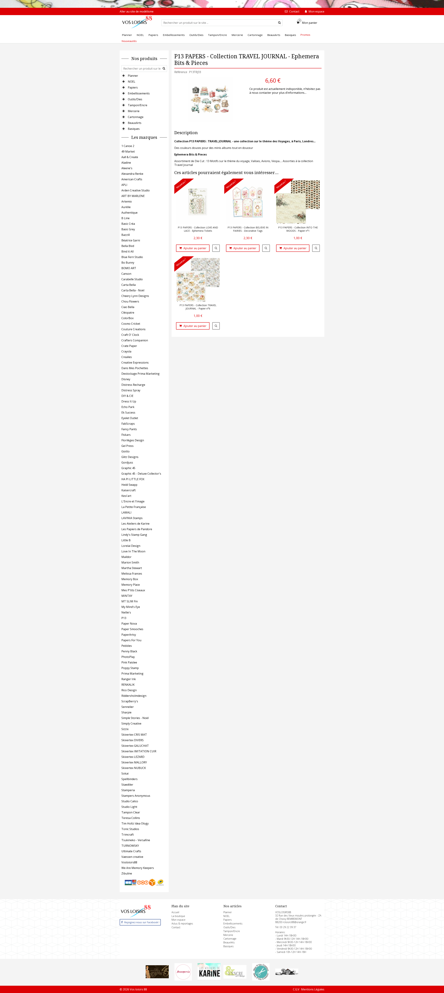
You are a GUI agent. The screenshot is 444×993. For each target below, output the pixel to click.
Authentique (129, 212)
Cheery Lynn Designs (135, 296)
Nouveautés (129, 41)
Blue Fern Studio (132, 257)
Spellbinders (129, 779)
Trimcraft (127, 834)
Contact (176, 927)
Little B (126, 540)
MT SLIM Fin (129, 601)
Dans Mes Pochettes (134, 368)
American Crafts (131, 179)
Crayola (126, 351)
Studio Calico (129, 801)
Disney (125, 379)
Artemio (126, 201)
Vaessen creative (132, 857)
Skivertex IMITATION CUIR (138, 751)
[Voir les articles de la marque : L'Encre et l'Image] (234, 977)
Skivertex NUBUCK (133, 768)
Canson (126, 274)
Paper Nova (129, 623)
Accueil (175, 912)
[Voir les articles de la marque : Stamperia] (183, 979)
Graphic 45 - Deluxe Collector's (141, 474)
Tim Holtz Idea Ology (135, 823)
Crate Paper (129, 346)
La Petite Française (133, 507)
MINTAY (126, 596)
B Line (125, 218)
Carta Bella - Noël (132, 290)
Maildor (126, 557)
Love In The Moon (133, 551)
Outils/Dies (135, 99)
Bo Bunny (127, 262)
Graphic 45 (128, 468)
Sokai (125, 773)
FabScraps (128, 424)
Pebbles (126, 646)
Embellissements (139, 93)
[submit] (279, 23)
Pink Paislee (129, 662)
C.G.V (296, 989)
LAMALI (126, 512)
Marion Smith (130, 562)
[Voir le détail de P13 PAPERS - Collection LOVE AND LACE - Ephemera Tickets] (216, 248)
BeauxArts (134, 123)
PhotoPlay (128, 657)
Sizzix (125, 729)
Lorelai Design (130, 546)
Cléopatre (127, 312)
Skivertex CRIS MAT (134, 735)
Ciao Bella (127, 307)
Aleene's (126, 168)
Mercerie (133, 111)
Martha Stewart (131, 568)
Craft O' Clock (130, 335)
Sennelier (127, 707)
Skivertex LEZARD (132, 757)
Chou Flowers (130, 301)
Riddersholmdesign (133, 696)
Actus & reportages (182, 923)
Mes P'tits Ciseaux (133, 590)
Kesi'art (126, 496)
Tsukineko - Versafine (135, 840)
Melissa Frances (131, 573)
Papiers (133, 87)
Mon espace (178, 919)
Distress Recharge (133, 385)
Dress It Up (128, 401)
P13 (123, 618)
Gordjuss (127, 462)
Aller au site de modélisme (136, 11)
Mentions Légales (312, 989)
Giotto (125, 451)
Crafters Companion (134, 340)
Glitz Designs (129, 457)
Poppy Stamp (130, 668)
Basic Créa (128, 224)
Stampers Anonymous (135, 796)
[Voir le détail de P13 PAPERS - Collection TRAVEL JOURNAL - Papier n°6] (216, 326)
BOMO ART (128, 268)
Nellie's (126, 612)
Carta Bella (128, 285)
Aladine (126, 163)
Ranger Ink (128, 679)
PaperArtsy (128, 635)
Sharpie (126, 712)
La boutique (178, 916)
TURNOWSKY (130, 846)
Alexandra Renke (132, 174)
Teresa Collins (130, 818)
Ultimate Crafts (131, 851)
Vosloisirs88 (129, 862)
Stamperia (128, 790)
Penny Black (129, 651)
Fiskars (126, 435)
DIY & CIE (127, 396)
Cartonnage (135, 117)
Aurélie (126, 207)
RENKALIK (128, 685)
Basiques (134, 129)
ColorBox (127, 318)
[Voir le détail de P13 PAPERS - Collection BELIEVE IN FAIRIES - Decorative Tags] (266, 248)
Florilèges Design (132, 440)
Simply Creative (131, 723)
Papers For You (131, 640)
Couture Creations (133, 329)
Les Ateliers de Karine (135, 523)
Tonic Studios (130, 829)
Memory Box (129, 579)
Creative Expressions (135, 362)
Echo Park (127, 407)
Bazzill (125, 235)
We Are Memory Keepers (137, 868)
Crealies (126, 357)
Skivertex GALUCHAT (135, 746)
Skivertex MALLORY (134, 762)
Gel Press (127, 446)
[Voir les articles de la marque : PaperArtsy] (286, 974)
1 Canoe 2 (127, 146)
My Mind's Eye (130, 607)
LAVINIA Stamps (132, 518)
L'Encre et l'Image (132, 501)
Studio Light (129, 807)
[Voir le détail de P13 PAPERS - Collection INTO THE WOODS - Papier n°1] (316, 248)
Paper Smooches (132, 629)
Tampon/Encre (137, 105)
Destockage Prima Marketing (140, 374)
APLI (124, 185)
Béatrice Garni (130, 240)
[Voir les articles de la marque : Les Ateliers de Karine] (209, 979)
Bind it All (127, 251)
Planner (133, 76)
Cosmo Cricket (130, 324)
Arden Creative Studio (135, 190)
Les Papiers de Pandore (136, 529)
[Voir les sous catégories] (123, 76)
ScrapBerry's (129, 701)
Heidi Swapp (129, 485)
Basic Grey (128, 229)
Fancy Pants (129, 429)
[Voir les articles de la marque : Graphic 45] (157, 977)
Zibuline (126, 873)
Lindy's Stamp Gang (134, 535)
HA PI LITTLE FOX (132, 479)
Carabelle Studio (132, 279)
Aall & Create (129, 157)
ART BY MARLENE (133, 196)
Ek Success (128, 412)
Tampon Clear (130, 812)
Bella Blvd (127, 246)
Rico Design (129, 690)
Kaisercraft (128, 490)
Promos (305, 34)
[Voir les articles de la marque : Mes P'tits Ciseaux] (261, 979)
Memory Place (130, 585)
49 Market (128, 151)
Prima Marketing (132, 673)
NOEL (131, 81)
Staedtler (127, 784)
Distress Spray (130, 390)
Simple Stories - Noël (135, 718)
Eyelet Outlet (129, 418)
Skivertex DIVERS (132, 740)
